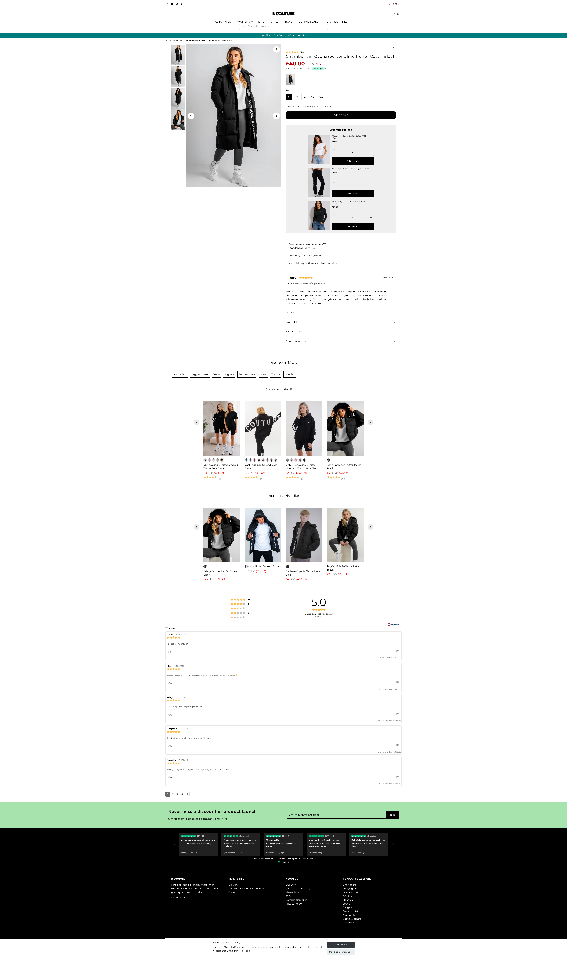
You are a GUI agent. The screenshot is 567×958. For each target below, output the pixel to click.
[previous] (390, 46)
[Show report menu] (397, 653)
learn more (327, 106)
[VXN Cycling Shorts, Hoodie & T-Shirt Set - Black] (221, 428)
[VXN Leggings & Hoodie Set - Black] (263, 428)
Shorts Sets (349, 886)
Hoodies (348, 901)
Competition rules (296, 901)
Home (168, 40)
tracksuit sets (247, 374)
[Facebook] (167, 4)
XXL (321, 96)
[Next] (276, 116)
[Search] (324, 26)
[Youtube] (171, 4)
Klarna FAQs (293, 894)
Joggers (347, 909)
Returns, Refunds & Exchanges (246, 890)
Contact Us (235, 894)
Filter (171, 630)
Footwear (348, 924)
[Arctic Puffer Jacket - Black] (263, 535)
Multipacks (349, 916)
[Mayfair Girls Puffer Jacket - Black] (345, 535)
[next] (394, 46)
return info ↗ (329, 263)
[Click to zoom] (276, 49)
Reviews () (297, 52)
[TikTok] (181, 4)
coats (263, 374)
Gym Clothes (350, 894)
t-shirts (275, 374)
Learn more (178, 899)
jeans (216, 374)
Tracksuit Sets (351, 912)
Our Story (291, 886)
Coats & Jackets (352, 920)
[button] (290, 79)
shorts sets (180, 374)
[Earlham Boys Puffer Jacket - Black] (304, 535)
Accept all (341, 944)
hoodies (290, 374)
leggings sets (200, 374)
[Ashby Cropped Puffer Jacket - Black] (345, 428)
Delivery (233, 886)
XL (312, 96)
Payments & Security (298, 890)
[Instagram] (176, 4)
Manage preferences (341, 951)
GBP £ (396, 4)
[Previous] (191, 116)
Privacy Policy (294, 905)
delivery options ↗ (306, 263)
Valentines (177, 40)
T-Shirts (347, 897)
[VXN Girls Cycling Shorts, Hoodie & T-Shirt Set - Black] (304, 428)
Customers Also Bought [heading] (283, 389)
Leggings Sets (351, 890)
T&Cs (288, 897)
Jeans (346, 905)
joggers (229, 374)
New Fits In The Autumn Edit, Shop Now (283, 35)
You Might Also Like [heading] (283, 496)
